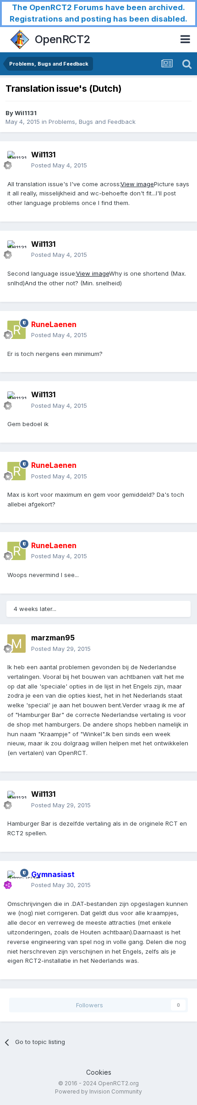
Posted (59, 165)
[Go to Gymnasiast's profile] (16, 880)
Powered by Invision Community (98, 1091)
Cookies (98, 1072)
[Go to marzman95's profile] (16, 643)
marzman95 (53, 637)
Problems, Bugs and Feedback (92, 121)
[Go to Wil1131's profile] (16, 160)
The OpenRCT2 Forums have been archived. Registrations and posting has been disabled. (98, 13)
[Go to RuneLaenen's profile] (16, 330)
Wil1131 (26, 113)
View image (137, 184)
